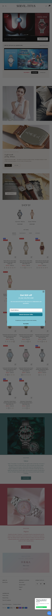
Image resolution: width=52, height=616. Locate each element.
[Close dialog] (43, 292)
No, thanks (26, 323)
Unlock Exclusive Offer (26, 314)
